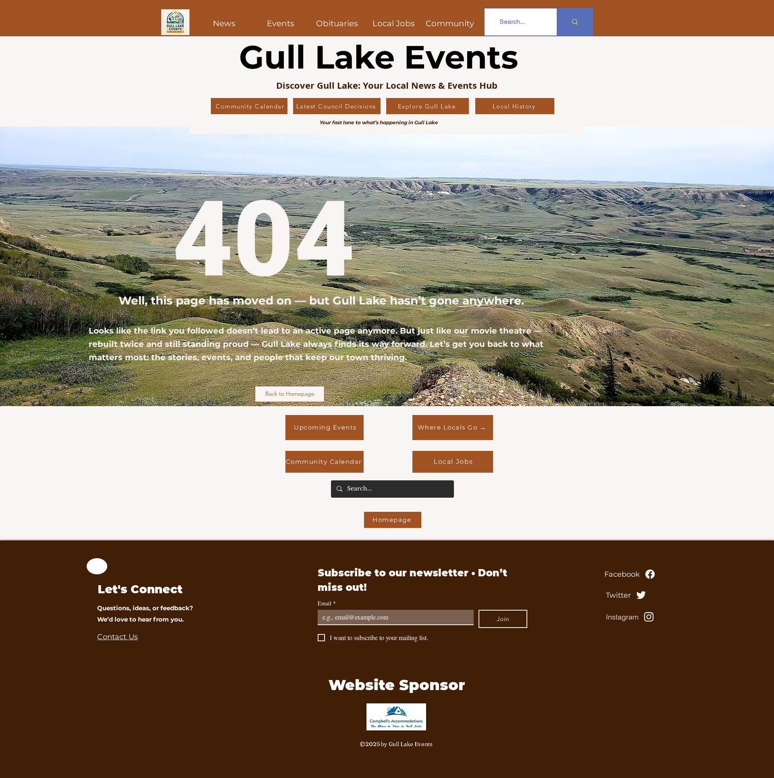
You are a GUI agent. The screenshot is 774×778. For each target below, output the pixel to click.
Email (327, 603)
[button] (450, 23)
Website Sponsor (397, 685)
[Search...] (575, 21)
